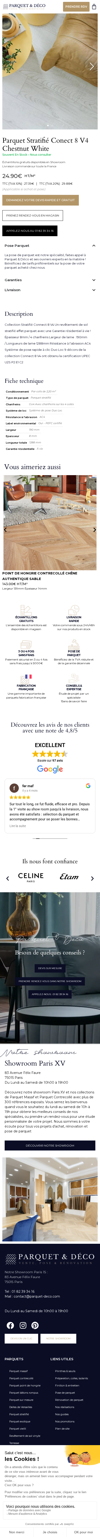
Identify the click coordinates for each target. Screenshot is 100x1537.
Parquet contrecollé (21, 1378)
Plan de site (62, 1428)
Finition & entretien (67, 1385)
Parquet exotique (19, 1421)
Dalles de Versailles (20, 1407)
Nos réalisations (64, 1407)
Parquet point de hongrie (24, 1385)
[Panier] (94, 7)
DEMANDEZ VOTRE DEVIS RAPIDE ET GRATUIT (40, 200)
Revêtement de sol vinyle (24, 1435)
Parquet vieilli (17, 1428)
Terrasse (14, 1443)
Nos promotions (64, 1421)
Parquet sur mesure (21, 1400)
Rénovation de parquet (69, 1400)
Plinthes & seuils (65, 1371)
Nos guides (62, 1414)
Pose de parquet (65, 1392)
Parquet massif (18, 1371)
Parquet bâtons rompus (23, 1392)
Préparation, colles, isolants (71, 1378)
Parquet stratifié (19, 1414)
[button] (48, 125)
